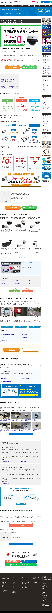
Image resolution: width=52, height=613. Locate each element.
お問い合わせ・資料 (47, 5)
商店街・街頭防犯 (14, 591)
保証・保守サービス (24, 578)
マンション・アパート (46, 81)
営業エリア (44, 138)
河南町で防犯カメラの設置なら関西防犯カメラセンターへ (9, 86)
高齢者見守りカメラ (46, 130)
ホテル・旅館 (13, 582)
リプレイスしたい (45, 65)
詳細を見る (7, 326)
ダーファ (30, 283)
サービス (4, 5)
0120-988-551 (17, 2)
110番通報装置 (45, 123)
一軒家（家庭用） (14, 592)
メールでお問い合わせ (12, 561)
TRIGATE (3, 280)
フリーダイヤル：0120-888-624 (16, 537)
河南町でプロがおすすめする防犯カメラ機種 (7, 79)
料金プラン (13, 5)
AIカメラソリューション (4, 577)
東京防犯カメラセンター (44, 584)
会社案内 (38, 5)
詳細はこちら (21, 326)
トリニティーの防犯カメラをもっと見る (20, 257)
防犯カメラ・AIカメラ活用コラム (26, 582)
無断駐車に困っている (46, 59)
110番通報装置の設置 (5, 340)
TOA (44, 102)
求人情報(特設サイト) (35, 582)
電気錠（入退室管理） (46, 118)
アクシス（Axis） (45, 108)
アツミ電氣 (3, 283)
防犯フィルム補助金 (25, 378)
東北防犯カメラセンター (44, 600)
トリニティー (17, 280)
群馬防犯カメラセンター (44, 588)
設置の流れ (34, 578)
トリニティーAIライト (32, 232)
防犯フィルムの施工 (46, 117)
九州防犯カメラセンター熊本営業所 (46, 607)
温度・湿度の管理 (45, 56)
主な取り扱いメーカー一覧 (6, 80)
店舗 (44, 84)
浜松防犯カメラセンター (44, 593)
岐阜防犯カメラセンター (44, 595)
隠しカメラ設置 (24, 334)
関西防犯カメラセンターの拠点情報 (7, 87)
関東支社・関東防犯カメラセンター (46, 577)
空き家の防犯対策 (45, 62)
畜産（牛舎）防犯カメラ (46, 129)
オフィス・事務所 (45, 85)
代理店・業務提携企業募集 (36, 577)
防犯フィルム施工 (4, 337)
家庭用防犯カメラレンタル (7, 461)
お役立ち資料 (36, 2)
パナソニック (30, 280)
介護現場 (13, 586)
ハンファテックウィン (18, 283)
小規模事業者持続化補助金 (6, 381)
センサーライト (24, 461)
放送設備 (3, 591)
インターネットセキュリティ (5, 590)
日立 (44, 103)
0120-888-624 (12, 350)
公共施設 (13, 588)
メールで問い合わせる (30, 349)
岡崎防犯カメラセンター (44, 598)
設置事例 (21, 5)
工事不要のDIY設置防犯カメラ (5, 578)
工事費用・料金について (46, 136)
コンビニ (13, 583)
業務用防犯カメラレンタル (7, 483)
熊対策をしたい (45, 55)
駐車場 (44, 89)
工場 (44, 79)
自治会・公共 (45, 90)
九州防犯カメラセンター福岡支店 (45, 605)
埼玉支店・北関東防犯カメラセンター (46, 579)
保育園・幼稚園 (45, 80)
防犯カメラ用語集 (24, 583)
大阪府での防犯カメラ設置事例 (5, 84)
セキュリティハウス (46, 107)
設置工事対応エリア (24, 587)
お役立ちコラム (30, 5)
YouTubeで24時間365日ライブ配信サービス (8, 334)
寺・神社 (44, 86)
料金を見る (14, 291)
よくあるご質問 (24, 586)
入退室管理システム (25, 337)
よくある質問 (45, 137)
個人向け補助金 (4, 378)
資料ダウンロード (29, 561)
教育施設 (13, 587)
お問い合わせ (44, 2)
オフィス (13, 578)
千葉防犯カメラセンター (44, 586)
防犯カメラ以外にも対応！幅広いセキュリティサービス (9, 81)
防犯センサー (45, 126)
